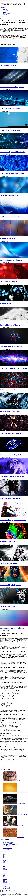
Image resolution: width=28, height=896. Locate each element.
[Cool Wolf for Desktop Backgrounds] (14, 473)
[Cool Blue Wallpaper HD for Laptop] (14, 170)
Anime (4, 854)
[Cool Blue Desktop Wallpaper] (14, 105)
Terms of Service (6, 13)
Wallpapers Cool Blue (7, 238)
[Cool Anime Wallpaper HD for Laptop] (14, 517)
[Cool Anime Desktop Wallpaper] (14, 495)
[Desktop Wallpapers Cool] (14, 387)
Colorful (4, 860)
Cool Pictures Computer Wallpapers (12, 628)
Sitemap (4, 12)
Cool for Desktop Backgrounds (10, 585)
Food (4, 866)
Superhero (5, 879)
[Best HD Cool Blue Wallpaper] (14, 127)
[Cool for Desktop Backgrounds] (14, 582)
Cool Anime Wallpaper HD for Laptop (13, 520)
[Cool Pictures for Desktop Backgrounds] (14, 452)
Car (3, 859)
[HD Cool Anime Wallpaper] (14, 560)
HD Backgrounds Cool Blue (9, 195)
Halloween (5, 869)
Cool (4, 861)
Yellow (4, 880)
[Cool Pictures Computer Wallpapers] (14, 625)
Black (4, 856)
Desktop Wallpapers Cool (8, 390)
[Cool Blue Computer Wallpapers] (14, 257)
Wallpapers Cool (5, 303)
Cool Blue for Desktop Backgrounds (12, 87)
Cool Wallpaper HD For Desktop (11, 346)
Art (3, 855)
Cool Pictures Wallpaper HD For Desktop (14, 368)
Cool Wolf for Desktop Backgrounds (12, 476)
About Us (5, 9)
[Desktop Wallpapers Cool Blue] (14, 213)
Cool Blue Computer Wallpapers (11, 260)
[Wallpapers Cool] (14, 300)
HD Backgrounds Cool (7, 606)
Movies (4, 871)
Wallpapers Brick (20, 837)
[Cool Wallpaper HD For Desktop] (14, 343)
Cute (4, 862)
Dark (4, 863)
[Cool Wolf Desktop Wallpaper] (14, 322)
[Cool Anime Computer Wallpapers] (14, 430)
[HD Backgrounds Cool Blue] (14, 192)
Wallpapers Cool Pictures (8, 541)
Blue (4, 857)
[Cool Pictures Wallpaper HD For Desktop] (14, 365)
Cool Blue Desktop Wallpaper (10, 108)
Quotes (4, 875)
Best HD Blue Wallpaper (8, 843)
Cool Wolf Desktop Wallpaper (10, 325)
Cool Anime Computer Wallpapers (11, 433)
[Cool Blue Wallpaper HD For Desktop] (14, 149)
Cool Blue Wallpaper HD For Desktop (12, 152)
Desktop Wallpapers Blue (8, 845)
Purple (4, 874)
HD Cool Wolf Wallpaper (8, 281)
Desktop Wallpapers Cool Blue (10, 217)
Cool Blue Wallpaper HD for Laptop (12, 173)
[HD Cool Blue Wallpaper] (14, 62)
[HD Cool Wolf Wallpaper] (14, 278)
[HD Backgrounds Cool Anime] (14, 408)
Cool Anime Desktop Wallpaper (10, 498)
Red (3, 876)
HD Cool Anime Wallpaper (9, 563)
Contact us (5, 14)
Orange (4, 873)
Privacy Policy (6, 10)
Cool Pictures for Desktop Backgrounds (13, 455)
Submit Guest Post (6, 887)
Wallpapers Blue (6, 849)
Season (4, 877)
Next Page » (5, 766)
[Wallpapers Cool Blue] (14, 235)
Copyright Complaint (7, 883)
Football (4, 867)
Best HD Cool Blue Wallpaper (10, 130)
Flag (3, 864)
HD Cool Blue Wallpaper (8, 65)
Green (4, 868)
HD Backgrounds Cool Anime (10, 411)
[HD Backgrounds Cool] (14, 603)
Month (4, 870)
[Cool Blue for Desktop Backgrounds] (14, 84)
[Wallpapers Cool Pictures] (14, 538)
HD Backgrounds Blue (7, 848)
